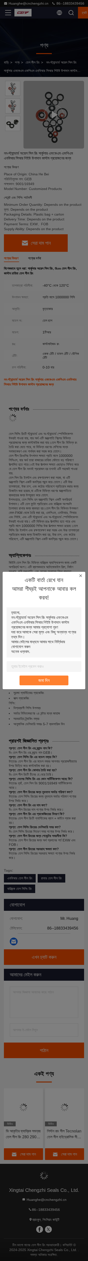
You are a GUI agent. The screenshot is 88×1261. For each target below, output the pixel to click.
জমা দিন (44, 680)
